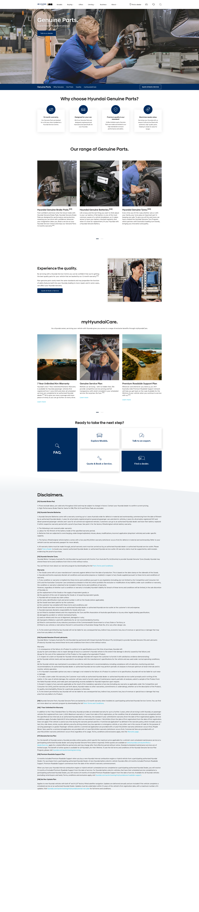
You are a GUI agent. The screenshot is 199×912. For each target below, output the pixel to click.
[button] (46, 33)
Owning (91, 4)
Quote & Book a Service (50, 291)
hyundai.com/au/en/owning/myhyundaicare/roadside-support (118, 775)
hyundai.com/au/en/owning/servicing (67, 750)
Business (103, 4)
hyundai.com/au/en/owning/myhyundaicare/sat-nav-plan (69, 788)
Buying (69, 4)
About (113, 4)
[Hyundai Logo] (44, 4)
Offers (81, 4)
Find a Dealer (47, 549)
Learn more (41, 402)
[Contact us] (153, 4)
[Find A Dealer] (146, 4)
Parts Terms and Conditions (103, 566)
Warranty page (133, 732)
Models (59, 4)
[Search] (160, 4)
